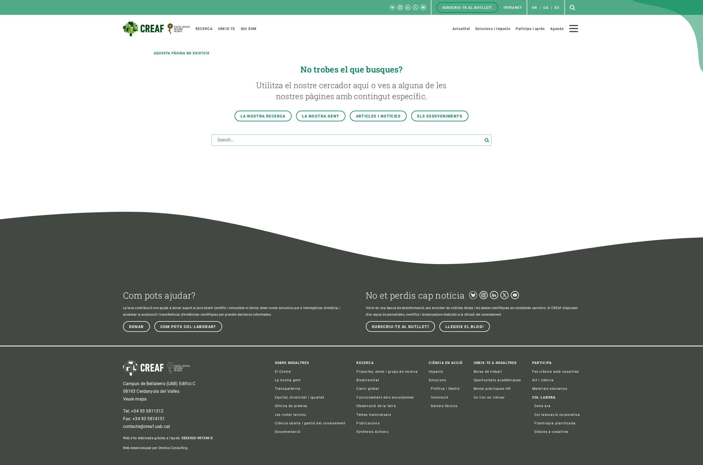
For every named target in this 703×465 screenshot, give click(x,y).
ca (545, 8)
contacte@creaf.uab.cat (146, 426)
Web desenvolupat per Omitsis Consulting (155, 448)
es (557, 8)
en (534, 8)
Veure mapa (135, 399)
